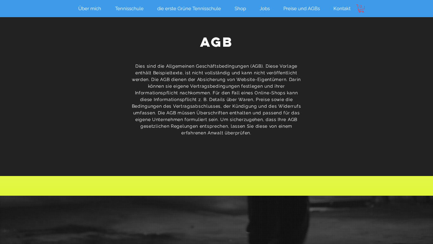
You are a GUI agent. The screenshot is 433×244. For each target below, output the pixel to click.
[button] (361, 8)
